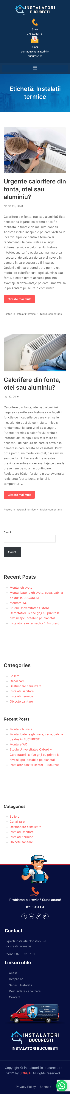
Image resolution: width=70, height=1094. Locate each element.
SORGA (25, 1073)
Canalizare (17, 681)
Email (35, 47)
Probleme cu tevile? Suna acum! (35, 900)
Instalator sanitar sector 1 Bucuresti (35, 623)
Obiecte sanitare (21, 701)
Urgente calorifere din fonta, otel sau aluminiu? (35, 189)
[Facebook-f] (24, 916)
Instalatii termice (26, 313)
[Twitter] (38, 916)
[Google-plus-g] (46, 916)
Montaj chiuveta (21, 587)
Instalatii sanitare (22, 691)
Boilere (14, 676)
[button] (61, 1085)
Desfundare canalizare (25, 686)
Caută (7, 532)
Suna (35, 29)
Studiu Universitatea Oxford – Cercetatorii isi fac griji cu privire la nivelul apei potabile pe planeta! (35, 613)
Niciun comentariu (51, 313)
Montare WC (18, 603)
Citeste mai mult (19, 299)
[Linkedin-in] (31, 916)
